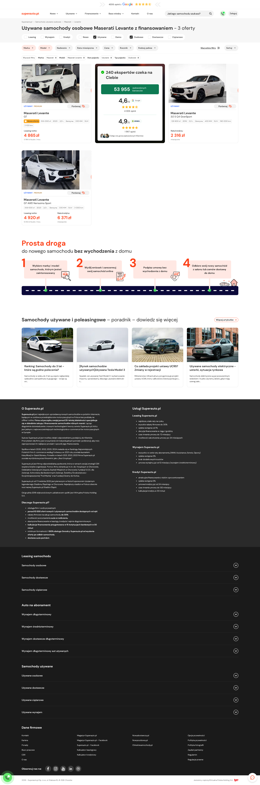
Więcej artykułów (225, 319)
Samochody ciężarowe (34, 589)
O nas (150, 13)
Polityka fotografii (196, 745)
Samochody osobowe (34, 565)
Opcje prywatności (196, 735)
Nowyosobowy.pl (140, 740)
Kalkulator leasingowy (86, 750)
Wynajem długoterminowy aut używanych (45, 651)
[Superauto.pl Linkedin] (71, 769)
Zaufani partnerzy (195, 750)
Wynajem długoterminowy (36, 614)
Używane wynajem (32, 712)
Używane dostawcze (33, 687)
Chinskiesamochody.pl (142, 745)
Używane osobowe (32, 675)
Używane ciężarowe (32, 700)
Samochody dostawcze (35, 577)
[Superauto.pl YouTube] (63, 769)
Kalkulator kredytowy (86, 754)
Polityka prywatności (197, 740)
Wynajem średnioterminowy (37, 626)
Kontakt (135, 13)
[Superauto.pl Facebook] (48, 769)
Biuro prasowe (28, 750)
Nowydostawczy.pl (140, 735)
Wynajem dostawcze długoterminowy (43, 638)
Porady (25, 745)
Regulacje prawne (195, 759)
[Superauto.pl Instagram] (56, 769)
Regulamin (192, 754)
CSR (23, 754)
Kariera (25, 740)
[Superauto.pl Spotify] (78, 769)
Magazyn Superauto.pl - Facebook (92, 740)
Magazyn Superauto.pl (87, 735)
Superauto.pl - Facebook (88, 745)
